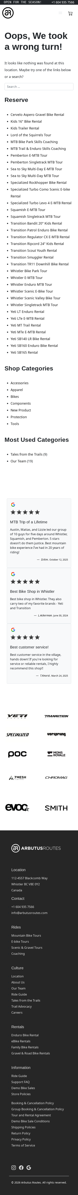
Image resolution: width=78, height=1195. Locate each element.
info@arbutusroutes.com (29, 913)
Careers (17, 1012)
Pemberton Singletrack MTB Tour (37, 162)
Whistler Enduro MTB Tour (31, 284)
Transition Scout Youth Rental (34, 250)
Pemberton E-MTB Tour (29, 155)
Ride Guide (19, 994)
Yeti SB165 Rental (24, 352)
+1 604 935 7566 (22, 907)
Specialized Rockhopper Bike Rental (39, 182)
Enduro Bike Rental (25, 1035)
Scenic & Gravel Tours (26, 948)
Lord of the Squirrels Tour (31, 135)
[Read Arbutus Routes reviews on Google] (29, 1167)
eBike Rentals (20, 1041)
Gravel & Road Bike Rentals (30, 1053)
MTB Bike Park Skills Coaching (34, 141)
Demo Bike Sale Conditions (30, 1121)
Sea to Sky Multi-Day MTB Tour (35, 175)
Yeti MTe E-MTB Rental (28, 332)
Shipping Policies (23, 1127)
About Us (18, 982)
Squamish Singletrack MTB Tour (36, 216)
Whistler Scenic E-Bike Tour (32, 291)
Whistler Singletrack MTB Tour (34, 305)
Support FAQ (20, 1082)
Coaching (18, 954)
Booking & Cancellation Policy (32, 1103)
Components (21, 403)
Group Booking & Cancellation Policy (37, 1109)
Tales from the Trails (26, 454)
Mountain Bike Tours (26, 935)
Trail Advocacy (21, 1006)
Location (17, 976)
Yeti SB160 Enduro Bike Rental (34, 345)
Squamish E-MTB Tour (28, 209)
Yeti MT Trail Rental (26, 325)
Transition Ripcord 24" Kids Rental (37, 243)
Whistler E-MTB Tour (27, 277)
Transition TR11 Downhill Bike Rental (40, 264)
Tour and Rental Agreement (31, 1115)
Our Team (18, 461)
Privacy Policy (21, 1139)
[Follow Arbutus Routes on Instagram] (13, 1167)
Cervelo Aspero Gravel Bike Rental (37, 114)
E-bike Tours (20, 941)
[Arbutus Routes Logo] (7, 12)
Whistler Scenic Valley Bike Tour (35, 298)
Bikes (15, 396)
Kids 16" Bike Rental (26, 121)
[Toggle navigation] (60, 13)
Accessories (19, 383)
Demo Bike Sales (23, 1088)
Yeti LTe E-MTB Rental (27, 318)
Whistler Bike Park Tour (29, 271)
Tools (15, 423)
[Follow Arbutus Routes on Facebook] (21, 1167)
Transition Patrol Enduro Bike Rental (39, 230)
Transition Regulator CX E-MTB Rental (40, 237)
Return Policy (20, 1133)
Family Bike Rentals (25, 1047)
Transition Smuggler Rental (32, 257)
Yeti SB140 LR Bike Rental (30, 338)
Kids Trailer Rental (25, 128)
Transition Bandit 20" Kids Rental (36, 223)
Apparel (17, 389)
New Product (21, 410)
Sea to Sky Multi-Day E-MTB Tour (36, 169)
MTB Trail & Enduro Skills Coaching (38, 148)
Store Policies (21, 1094)
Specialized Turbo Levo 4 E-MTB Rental (41, 203)
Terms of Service (23, 1145)
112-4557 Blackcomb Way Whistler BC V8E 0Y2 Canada (29, 884)
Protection (19, 417)
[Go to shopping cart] (70, 12)
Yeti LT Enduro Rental (27, 311)
